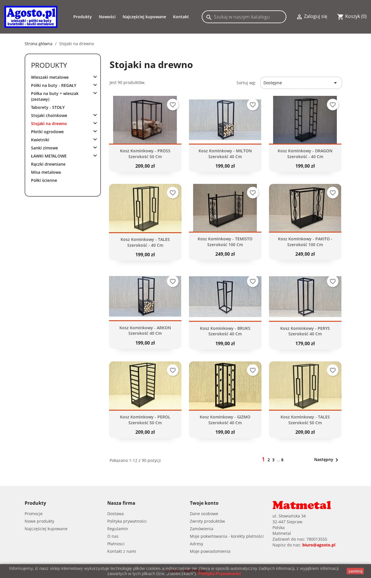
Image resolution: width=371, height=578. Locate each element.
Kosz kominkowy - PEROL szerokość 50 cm (145, 419)
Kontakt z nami (121, 551)
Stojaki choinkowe (49, 115)
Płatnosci (116, 543)
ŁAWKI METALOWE (49, 156)
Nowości (107, 16)
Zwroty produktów (207, 521)
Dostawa (115, 513)
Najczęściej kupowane (144, 16)
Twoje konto (204, 503)
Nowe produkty (39, 521)
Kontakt (181, 16)
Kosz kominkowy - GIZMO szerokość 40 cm (225, 419)
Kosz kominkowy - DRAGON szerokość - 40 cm (305, 153)
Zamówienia (201, 528)
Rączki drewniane (48, 164)
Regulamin (117, 528)
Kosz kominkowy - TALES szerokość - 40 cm (145, 242)
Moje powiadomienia (210, 551)
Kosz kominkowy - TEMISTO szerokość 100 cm (225, 241)
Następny (327, 459)
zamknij (355, 571)
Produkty (49, 65)
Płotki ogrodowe (47, 131)
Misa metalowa (46, 172)
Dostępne (301, 82)
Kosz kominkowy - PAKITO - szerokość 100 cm (305, 241)
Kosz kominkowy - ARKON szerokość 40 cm (145, 330)
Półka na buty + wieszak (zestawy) (55, 96)
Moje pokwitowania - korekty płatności (227, 536)
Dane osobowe (204, 513)
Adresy (196, 543)
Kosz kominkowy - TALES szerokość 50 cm (305, 419)
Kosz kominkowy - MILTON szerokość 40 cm (225, 153)
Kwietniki (40, 139)
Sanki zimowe (44, 148)
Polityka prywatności (127, 521)
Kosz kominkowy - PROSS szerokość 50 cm (145, 153)
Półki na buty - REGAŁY (53, 85)
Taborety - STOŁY (48, 107)
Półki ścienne (44, 180)
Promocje (34, 513)
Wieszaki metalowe (50, 77)
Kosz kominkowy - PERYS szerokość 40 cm (305, 331)
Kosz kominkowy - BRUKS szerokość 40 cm (225, 331)
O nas (113, 536)
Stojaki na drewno (49, 123)
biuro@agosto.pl (318, 545)
